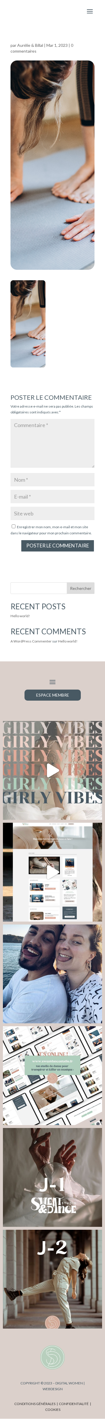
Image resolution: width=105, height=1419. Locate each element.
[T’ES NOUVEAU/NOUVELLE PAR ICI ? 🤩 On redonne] (52, 872)
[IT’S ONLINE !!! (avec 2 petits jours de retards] (52, 1075)
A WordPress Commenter (31, 641)
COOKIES (52, 1409)
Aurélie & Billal (30, 45)
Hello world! (20, 616)
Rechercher (80, 588)
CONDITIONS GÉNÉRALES (34, 1404)
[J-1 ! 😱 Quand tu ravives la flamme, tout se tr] (52, 1177)
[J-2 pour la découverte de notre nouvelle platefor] (52, 1279)
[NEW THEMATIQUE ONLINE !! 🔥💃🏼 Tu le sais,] (52, 770)
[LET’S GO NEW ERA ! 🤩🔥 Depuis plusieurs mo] (52, 973)
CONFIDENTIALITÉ (74, 1404)
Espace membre (52, 694)
